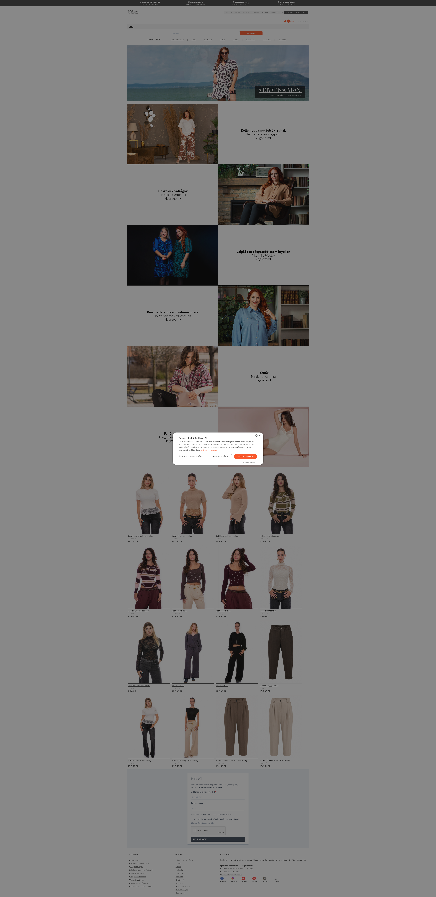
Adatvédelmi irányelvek (209, 450)
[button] (190, 456)
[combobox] (256, 435)
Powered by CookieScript (250, 462)
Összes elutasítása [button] (220, 456)
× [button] (260, 435)
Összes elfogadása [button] (245, 456)
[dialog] (218, 448)
